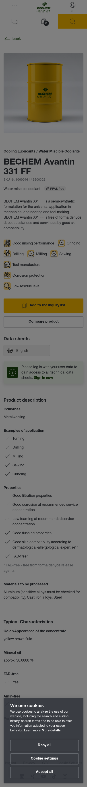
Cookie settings (44, 759)
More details (51, 730)
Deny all (44, 745)
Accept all (44, 772)
